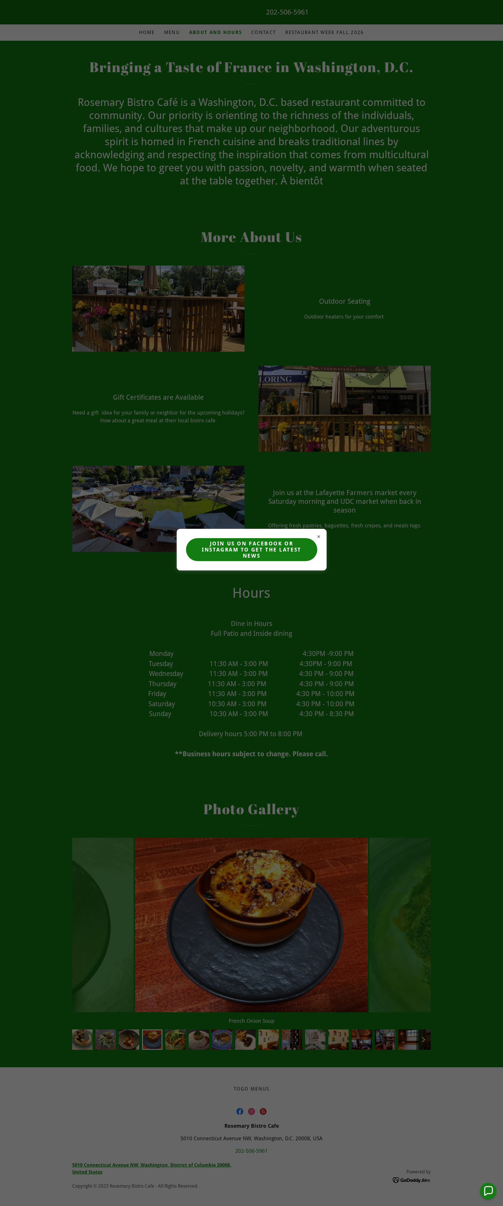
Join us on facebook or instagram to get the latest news (251, 549)
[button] (488, 1191)
